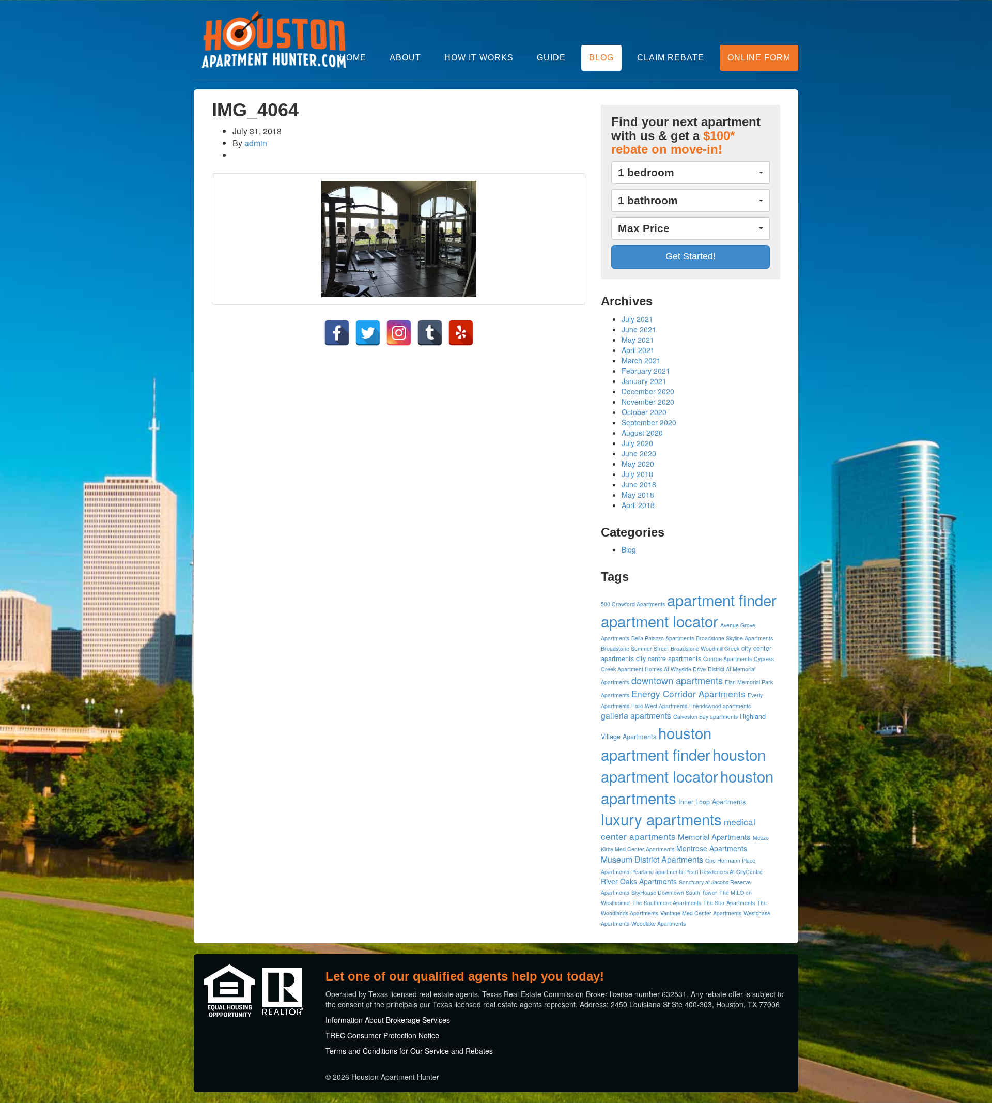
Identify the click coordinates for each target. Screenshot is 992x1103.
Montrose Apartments (711, 848)
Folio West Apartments (659, 706)
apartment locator (659, 621)
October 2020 (644, 412)
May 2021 (638, 339)
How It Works (479, 57)
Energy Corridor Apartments (688, 693)
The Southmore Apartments (666, 903)
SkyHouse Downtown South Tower (674, 892)
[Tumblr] (430, 333)
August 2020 (642, 432)
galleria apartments (636, 716)
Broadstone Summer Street (635, 648)
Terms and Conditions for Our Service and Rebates (409, 1051)
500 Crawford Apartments (633, 604)
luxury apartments (661, 819)
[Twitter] (368, 333)
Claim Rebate (670, 57)
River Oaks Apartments (639, 881)
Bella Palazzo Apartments (662, 638)
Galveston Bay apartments (705, 717)
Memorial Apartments (714, 836)
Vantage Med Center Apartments (700, 913)
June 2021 (639, 329)
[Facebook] (337, 333)
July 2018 (637, 474)
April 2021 (638, 350)
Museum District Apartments (652, 859)
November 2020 (648, 401)
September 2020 (649, 422)
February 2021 (646, 370)
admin (255, 143)
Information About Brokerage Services (388, 1020)
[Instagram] (399, 333)
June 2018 (639, 484)
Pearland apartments (657, 872)
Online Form (759, 57)
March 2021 (641, 360)
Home (352, 57)
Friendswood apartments (720, 706)
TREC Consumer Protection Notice (382, 1035)
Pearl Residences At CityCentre (724, 872)
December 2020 (648, 391)
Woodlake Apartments (658, 923)
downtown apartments (677, 680)
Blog (601, 57)
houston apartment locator (683, 765)
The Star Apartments (729, 903)
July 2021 (637, 319)
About (405, 57)
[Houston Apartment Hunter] (274, 39)
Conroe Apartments (727, 659)
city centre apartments (668, 658)
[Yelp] (461, 333)
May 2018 (638, 494)
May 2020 (638, 463)
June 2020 (639, 453)
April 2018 (638, 505)
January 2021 (644, 381)
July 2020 (637, 443)
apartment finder (722, 599)
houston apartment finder (656, 743)
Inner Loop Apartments (712, 801)
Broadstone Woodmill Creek (705, 648)
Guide (551, 57)
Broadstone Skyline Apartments (734, 638)
